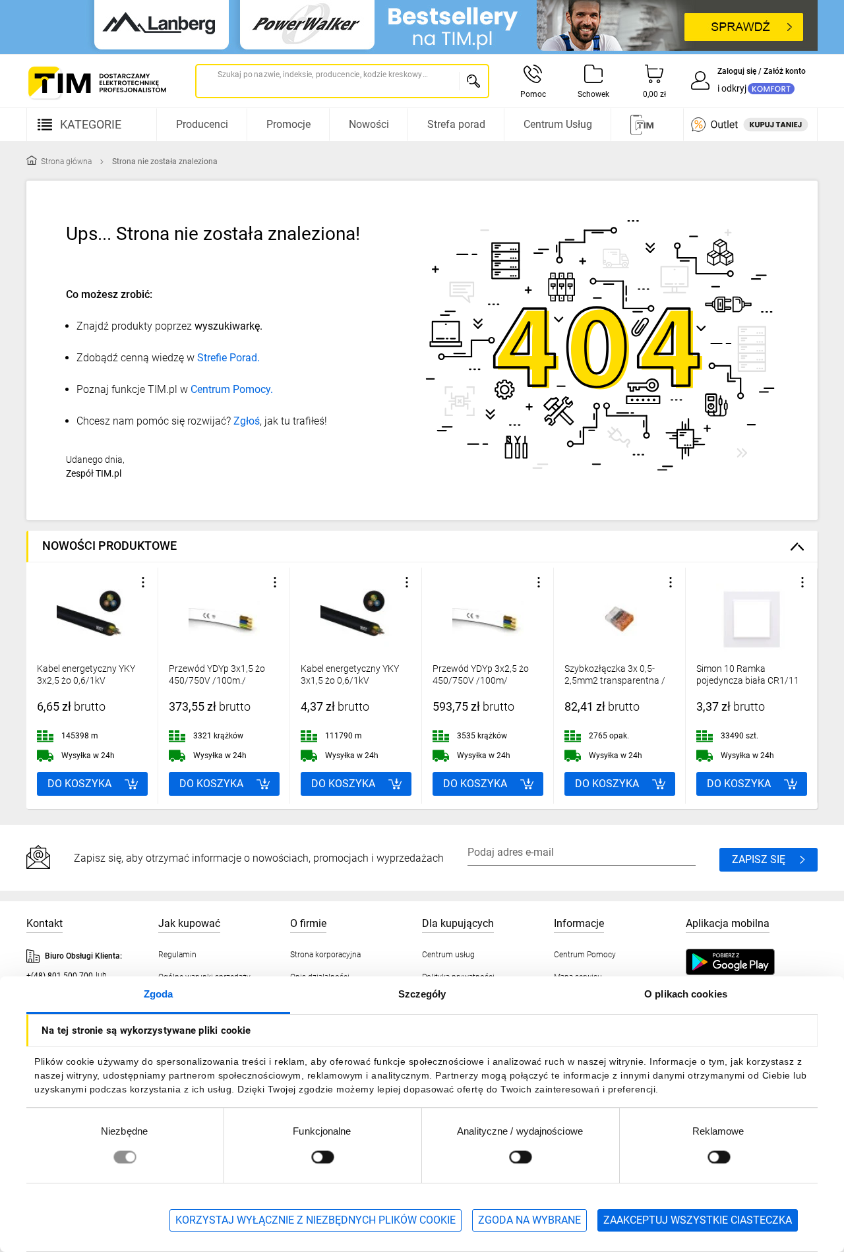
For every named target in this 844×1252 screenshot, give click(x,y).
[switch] (322, 1156)
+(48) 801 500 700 (59, 975)
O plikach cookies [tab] (685, 993)
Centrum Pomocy (585, 954)
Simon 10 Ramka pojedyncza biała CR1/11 (747, 674)
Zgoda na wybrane (529, 1220)
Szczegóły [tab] (422, 993)
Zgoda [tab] (158, 993)
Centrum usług (448, 954)
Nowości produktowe (109, 545)
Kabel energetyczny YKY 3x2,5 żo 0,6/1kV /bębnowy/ (86, 680)
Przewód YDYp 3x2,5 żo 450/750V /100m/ (481, 674)
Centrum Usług (558, 124)
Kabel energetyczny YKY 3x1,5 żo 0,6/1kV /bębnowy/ (350, 680)
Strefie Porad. (228, 357)
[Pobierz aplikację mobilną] (743, 962)
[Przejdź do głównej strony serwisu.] (96, 83)
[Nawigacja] (645, 124)
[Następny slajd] (804, 685)
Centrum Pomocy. (232, 389)
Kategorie (90, 124)
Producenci (202, 124)
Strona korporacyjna (325, 954)
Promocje (288, 124)
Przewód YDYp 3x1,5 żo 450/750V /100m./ (217, 674)
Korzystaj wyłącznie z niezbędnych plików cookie (315, 1220)
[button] (143, 582)
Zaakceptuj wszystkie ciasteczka (697, 1220)
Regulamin (177, 954)
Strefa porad (456, 124)
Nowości (369, 124)
